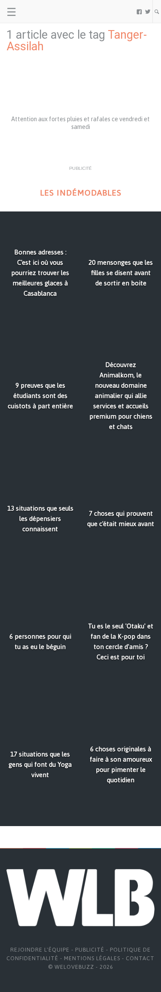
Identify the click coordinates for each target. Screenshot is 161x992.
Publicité (89, 949)
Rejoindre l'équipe (40, 949)
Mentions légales (92, 958)
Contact (140, 958)
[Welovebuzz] (39, 11)
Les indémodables (81, 193)
